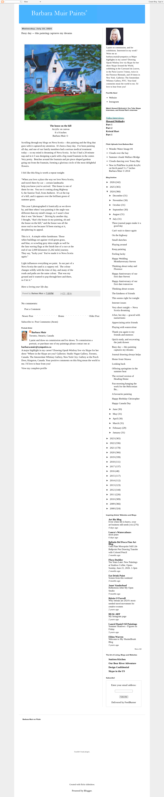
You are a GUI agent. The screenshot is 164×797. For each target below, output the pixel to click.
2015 (112, 475)
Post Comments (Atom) (46, 321)
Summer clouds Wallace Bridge (124, 157)
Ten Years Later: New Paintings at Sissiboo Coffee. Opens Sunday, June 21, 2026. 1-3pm (123, 565)
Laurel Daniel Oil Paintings (123, 624)
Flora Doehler (116, 559)
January (117, 432)
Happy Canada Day (121, 403)
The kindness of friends (123, 293)
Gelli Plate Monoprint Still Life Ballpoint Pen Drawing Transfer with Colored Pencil (123, 549)
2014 (112, 480)
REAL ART (114, 614)
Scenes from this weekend (120, 578)
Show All (138, 649)
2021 (112, 447)
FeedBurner (130, 702)
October (117, 205)
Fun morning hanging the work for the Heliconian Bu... (124, 386)
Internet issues (119, 302)
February (117, 428)
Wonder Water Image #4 (121, 149)
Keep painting (119, 249)
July (115, 219)
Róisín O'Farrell (117, 598)
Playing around (119, 244)
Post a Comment (32, 309)
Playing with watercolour (124, 327)
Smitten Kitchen (117, 659)
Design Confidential (119, 667)
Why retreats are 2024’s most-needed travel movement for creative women (122, 603)
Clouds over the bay (118, 153)
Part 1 (109, 124)
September (118, 209)
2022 (112, 443)
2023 (112, 438)
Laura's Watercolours (120, 532)
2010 (112, 499)
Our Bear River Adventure (122, 663)
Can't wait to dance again (124, 230)
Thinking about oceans (123, 288)
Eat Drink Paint (117, 575)
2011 (112, 494)
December (118, 195)
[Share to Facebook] (68, 293)
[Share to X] (66, 293)
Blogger (88, 790)
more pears (113, 534)
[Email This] (61, 293)
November (118, 200)
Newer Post (27, 316)
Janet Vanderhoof (118, 585)
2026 (112, 182)
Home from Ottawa (121, 359)
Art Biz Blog (115, 519)
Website (113, 97)
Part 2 (109, 128)
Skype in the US (117, 671)
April (115, 418)
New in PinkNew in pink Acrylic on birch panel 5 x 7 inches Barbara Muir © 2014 (125, 168)
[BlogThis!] (64, 293)
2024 (112, 191)
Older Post (94, 316)
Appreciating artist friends (125, 322)
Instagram (114, 101)
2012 (112, 489)
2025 (112, 186)
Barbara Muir (39, 332)
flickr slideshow (87, 784)
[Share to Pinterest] (71, 293)
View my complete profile (34, 368)
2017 (112, 466)
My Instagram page (117, 616)
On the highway (119, 235)
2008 (112, 508)
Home (61, 316)
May (115, 414)
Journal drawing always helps (126, 354)
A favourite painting (122, 394)
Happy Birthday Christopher (126, 398)
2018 (112, 461)
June (115, 409)
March (116, 423)
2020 (112, 452)
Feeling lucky (118, 254)
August (116, 214)
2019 (112, 457)
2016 (112, 471)
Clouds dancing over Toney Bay (124, 161)
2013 (112, 485)
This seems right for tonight (125, 298)
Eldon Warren (116, 636)
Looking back (118, 363)
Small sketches (119, 240)
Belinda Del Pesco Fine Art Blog (122, 543)
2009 (112, 503)
